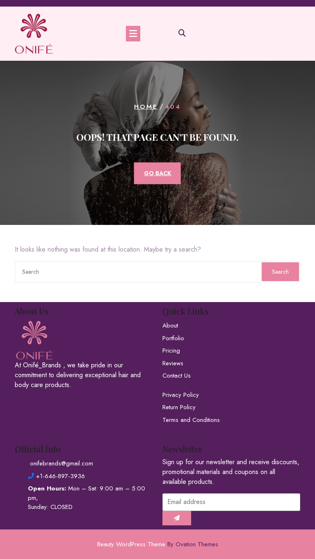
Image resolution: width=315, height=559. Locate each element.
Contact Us (176, 375)
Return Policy (179, 407)
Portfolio (173, 338)
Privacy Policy (180, 394)
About (170, 325)
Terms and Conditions (191, 419)
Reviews (172, 363)
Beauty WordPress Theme (157, 544)
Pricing (171, 350)
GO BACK (157, 173)
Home (146, 106)
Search (280, 272)
